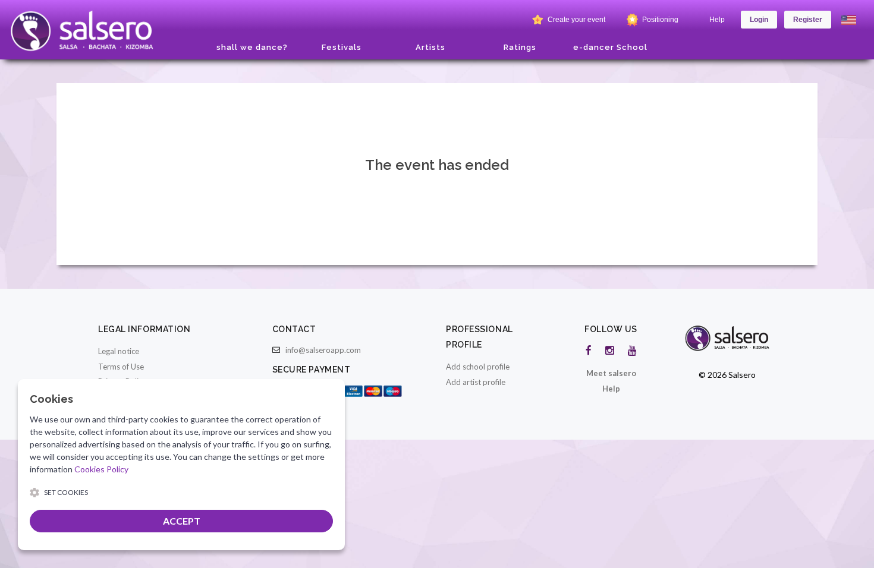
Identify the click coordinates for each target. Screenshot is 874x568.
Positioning (659, 19)
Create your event (575, 19)
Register (807, 19)
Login (759, 19)
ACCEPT (181, 520)
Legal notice (118, 351)
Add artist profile (475, 382)
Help (717, 19)
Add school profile (478, 366)
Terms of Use (121, 366)
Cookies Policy (101, 469)
